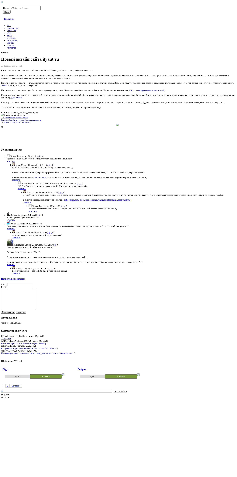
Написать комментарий (13, 279)
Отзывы (10, 45)
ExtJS (9, 35)
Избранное (9, 19)
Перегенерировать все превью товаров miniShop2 (24, 343)
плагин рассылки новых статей (149, 90)
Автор (4, 284)
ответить (11, 161)
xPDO (9, 33)
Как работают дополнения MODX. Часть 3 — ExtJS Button (28, 348)
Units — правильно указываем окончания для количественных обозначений (36, 353)
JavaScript (11, 38)
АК (130, 90)
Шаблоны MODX (11, 360)
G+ (28, 122)
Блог (9, 25)
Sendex (4, 85)
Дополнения (12, 28)
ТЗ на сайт (6, 338)
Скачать (10, 43)
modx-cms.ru (40, 177)
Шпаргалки (12, 40)
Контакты (11, 48)
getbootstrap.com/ (71, 200)
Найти (6, 12)
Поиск (6, 8)
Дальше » (16, 386)
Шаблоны (11, 30)
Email (3, 287)
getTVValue (16, 98)
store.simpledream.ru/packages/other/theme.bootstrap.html (105, 200)
